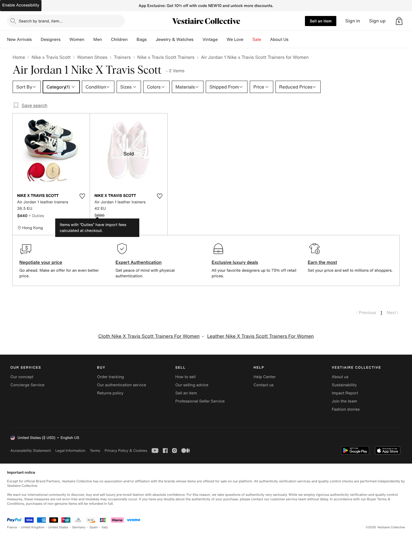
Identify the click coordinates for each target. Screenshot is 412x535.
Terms (95, 450)
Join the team (344, 401)
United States (58, 527)
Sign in (352, 21)
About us (340, 377)
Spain (93, 527)
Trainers (122, 57)
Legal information (70, 450)
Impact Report (345, 393)
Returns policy (110, 393)
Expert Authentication (138, 262)
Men (97, 39)
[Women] (89, 39)
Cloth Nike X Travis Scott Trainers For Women (149, 336)
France (12, 527)
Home (19, 57)
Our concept (21, 377)
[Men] (106, 39)
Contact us (264, 385)
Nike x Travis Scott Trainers (166, 57)
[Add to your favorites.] (82, 196)
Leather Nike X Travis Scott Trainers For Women (260, 336)
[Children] (132, 39)
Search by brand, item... (41, 21)
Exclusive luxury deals (235, 262)
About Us (279, 39)
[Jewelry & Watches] (198, 39)
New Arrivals (19, 39)
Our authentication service (121, 385)
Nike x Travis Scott (51, 57)
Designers (51, 39)
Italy (105, 527)
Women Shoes (92, 57)
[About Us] (293, 39)
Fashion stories (346, 409)
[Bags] (151, 39)
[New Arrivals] (36, 39)
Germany (78, 527)
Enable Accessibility (20, 5)
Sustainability (344, 385)
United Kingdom (33, 527)
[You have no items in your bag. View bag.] (399, 21)
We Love (235, 39)
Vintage (209, 39)
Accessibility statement (30, 450)
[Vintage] (222, 39)
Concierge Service (27, 385)
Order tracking (110, 377)
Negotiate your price (40, 262)
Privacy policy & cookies (126, 450)
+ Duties (36, 215)
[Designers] (65, 39)
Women (77, 39)
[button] (399, 21)
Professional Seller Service (199, 401)
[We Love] (248, 39)
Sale (257, 39)
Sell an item (321, 21)
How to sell (185, 377)
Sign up (377, 21)
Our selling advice (191, 385)
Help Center (265, 377)
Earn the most (322, 262)
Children (119, 39)
